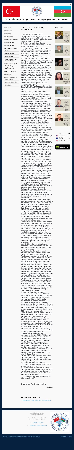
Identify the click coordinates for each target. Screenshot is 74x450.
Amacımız (8, 34)
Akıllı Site (69, 436)
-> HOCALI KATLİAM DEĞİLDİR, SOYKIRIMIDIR (36, 400)
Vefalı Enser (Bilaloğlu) (66, 121)
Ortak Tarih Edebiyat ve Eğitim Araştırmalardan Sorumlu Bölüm (11, 66)
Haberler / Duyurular (11, 82)
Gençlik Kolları (9, 53)
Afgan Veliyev (66, 106)
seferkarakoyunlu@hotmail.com (38, 425)
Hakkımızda (8, 31)
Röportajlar (8, 74)
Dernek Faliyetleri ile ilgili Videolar (11, 78)
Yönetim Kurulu (9, 42)
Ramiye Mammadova (66, 79)
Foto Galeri (8, 85)
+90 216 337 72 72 (38, 423)
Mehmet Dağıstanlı (66, 65)
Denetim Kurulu (9, 45)
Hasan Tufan (67, 51)
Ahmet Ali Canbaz (66, 92)
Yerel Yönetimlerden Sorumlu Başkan (10, 60)
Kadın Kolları (9, 56)
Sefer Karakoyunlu (66, 38)
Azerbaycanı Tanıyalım (11, 39)
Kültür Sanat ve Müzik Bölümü (11, 49)
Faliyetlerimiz (9, 37)
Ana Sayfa (8, 28)
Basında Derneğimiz (10, 71)
